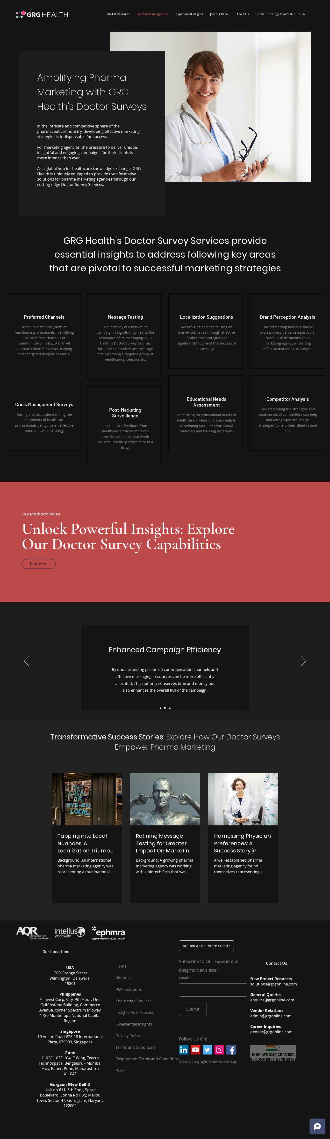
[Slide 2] (165, 708)
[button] (118, 14)
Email (183, 978)
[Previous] (26, 661)
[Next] (303, 661)
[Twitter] (207, 1050)
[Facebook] (231, 1050)
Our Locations (56, 951)
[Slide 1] (160, 708)
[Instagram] (219, 1050)
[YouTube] (195, 1050)
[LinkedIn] (183, 1050)
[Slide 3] (170, 708)
